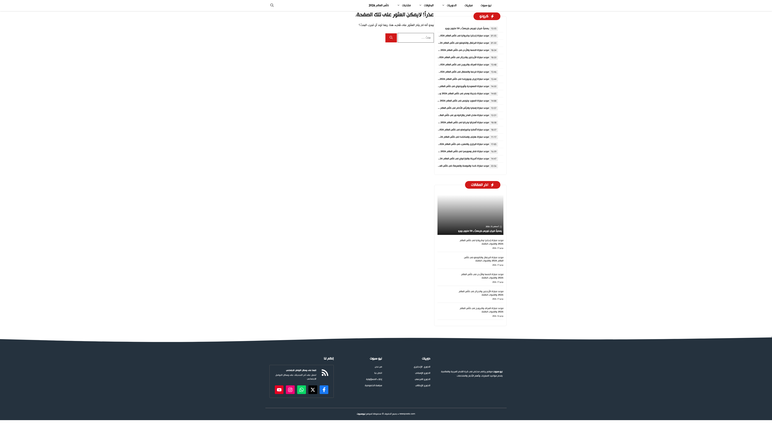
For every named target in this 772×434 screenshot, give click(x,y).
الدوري (427, 367)
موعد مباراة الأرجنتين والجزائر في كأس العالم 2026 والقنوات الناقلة (455, 57)
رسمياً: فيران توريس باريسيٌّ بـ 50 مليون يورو (467, 28)
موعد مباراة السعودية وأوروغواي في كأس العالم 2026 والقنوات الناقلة (453, 86)
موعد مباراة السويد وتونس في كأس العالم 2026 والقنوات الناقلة (456, 101)
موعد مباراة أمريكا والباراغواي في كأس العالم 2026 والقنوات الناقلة (455, 159)
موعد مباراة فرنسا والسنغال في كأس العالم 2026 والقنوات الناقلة (456, 72)
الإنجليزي (418, 367)
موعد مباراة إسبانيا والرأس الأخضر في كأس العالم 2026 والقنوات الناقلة (453, 108)
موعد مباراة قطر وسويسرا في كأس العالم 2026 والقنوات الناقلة (456, 151)
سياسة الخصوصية (373, 386)
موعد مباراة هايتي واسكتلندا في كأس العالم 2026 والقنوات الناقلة (455, 137)
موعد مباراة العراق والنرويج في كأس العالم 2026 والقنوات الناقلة (456, 64)
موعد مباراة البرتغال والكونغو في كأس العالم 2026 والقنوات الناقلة (455, 43)
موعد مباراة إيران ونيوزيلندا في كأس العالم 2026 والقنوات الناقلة (456, 79)
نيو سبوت (486, 5)
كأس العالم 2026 (379, 5)
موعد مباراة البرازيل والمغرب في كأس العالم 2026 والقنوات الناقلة (455, 144)
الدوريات (452, 5)
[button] (272, 5)
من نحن (378, 367)
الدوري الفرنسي (422, 379)
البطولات (429, 5)
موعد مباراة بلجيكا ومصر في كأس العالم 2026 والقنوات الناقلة (457, 93)
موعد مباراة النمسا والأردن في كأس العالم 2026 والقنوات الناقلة (456, 50)
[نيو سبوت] (500, 5)
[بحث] (391, 37)
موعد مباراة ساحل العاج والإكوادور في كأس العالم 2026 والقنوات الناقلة (452, 115)
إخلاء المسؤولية (374, 379)
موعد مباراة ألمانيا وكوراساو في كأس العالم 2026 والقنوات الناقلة (455, 130)
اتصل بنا (378, 373)
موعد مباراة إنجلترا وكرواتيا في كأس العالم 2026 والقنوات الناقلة (456, 36)
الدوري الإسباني (422, 373)
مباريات (469, 5)
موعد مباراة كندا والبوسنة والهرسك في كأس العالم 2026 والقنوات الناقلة (451, 166)
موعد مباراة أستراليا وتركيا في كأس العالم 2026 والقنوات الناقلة (456, 122)
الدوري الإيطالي (422, 386)
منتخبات (406, 5)
